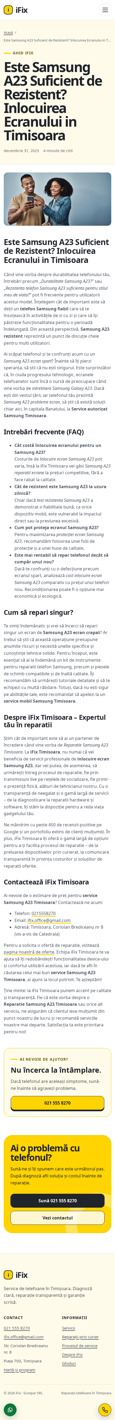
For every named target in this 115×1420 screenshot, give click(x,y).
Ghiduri (69, 1363)
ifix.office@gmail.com (49, 920)
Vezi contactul (58, 1218)
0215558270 (44, 913)
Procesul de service (79, 1345)
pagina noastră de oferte (29, 952)
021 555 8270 (57, 1103)
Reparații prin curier (80, 1336)
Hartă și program (19, 1369)
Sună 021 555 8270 (58, 1201)
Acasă (8, 32)
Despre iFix (72, 1354)
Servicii (68, 1328)
